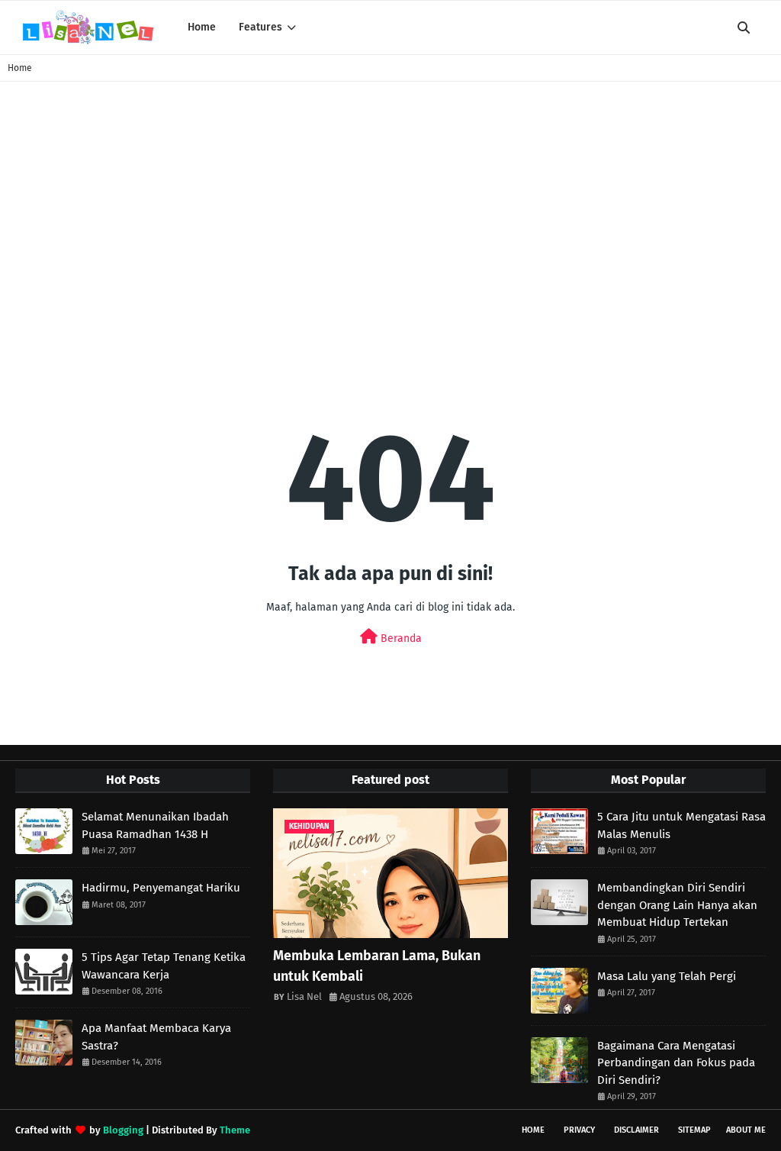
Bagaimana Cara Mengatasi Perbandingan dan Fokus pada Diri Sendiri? (676, 1063)
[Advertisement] (390, 219)
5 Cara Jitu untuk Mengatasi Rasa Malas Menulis (681, 825)
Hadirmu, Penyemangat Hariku (161, 888)
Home (20, 68)
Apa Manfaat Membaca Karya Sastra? (156, 1037)
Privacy (579, 1130)
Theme (235, 1130)
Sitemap (694, 1130)
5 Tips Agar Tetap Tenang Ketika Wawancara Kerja (164, 966)
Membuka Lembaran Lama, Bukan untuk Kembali (376, 966)
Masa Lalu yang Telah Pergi (666, 976)
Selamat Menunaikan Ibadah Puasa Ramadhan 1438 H (155, 825)
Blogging (123, 1130)
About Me (746, 1130)
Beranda (400, 638)
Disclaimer (636, 1130)
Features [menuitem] (260, 27)
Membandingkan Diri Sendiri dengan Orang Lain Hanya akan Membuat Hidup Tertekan (677, 905)
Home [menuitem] (202, 27)
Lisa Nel (304, 996)
